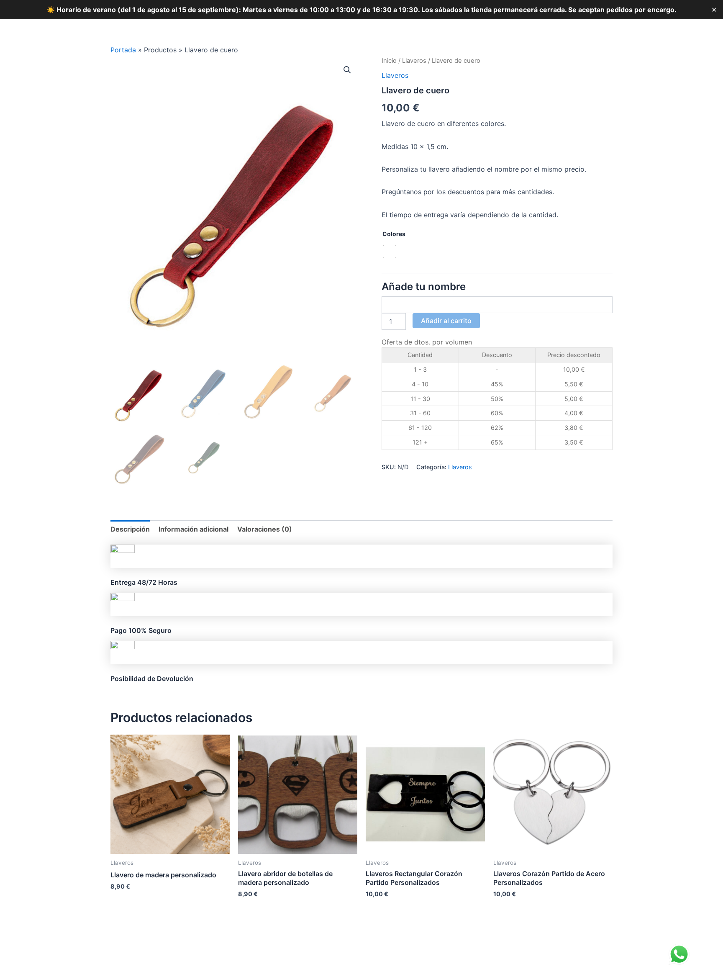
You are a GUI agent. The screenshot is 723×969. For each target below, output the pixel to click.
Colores (393, 233)
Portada (123, 50)
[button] (347, 69)
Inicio (389, 60)
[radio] (389, 251)
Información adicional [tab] (193, 529)
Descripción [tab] (130, 529)
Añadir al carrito (446, 320)
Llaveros (414, 60)
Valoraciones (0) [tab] (264, 529)
